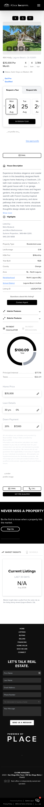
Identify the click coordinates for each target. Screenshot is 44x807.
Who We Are (22, 649)
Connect (22, 652)
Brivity (20, 801)
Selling (22, 639)
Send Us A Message (22, 723)
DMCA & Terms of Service (23, 804)
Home (22, 629)
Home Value (22, 646)
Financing (22, 642)
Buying (22, 635)
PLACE (22, 777)
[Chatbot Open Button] (37, 800)
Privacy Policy (7, 804)
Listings (22, 632)
